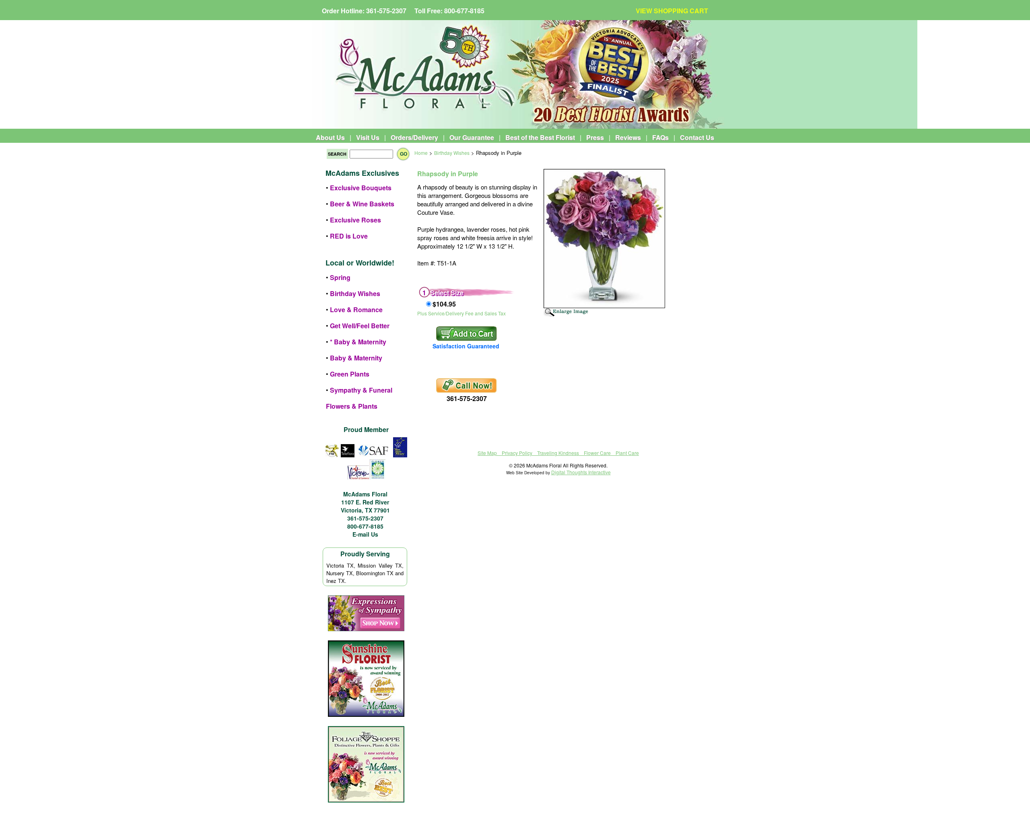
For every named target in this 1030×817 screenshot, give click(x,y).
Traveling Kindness (558, 452)
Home (421, 152)
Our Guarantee (471, 137)
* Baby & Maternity (358, 341)
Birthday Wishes (355, 293)
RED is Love (349, 236)
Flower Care (597, 452)
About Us (330, 137)
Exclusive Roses (355, 219)
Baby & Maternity (356, 357)
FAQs (660, 137)
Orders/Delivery (414, 137)
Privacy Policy (517, 452)
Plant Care (627, 452)
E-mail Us (365, 534)
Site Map (487, 452)
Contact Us (697, 137)
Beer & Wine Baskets (362, 203)
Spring (340, 277)
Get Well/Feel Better (359, 325)
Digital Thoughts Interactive (581, 472)
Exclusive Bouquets (360, 187)
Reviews (628, 137)
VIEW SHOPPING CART (672, 10)
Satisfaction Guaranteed (466, 346)
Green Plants (349, 374)
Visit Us (367, 137)
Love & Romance (356, 309)
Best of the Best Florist (540, 137)
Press (595, 137)
